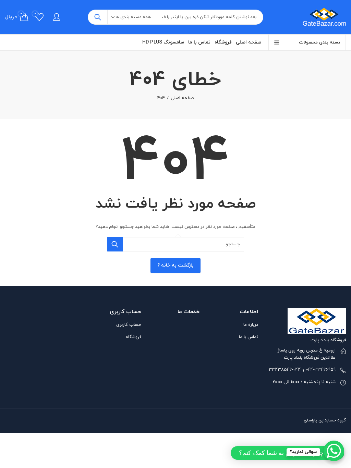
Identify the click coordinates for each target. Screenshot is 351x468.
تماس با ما (248, 337)
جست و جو (98, 17)
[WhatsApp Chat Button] (334, 451)
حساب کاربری (128, 325)
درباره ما (250, 325)
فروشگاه (133, 337)
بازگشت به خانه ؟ (175, 265)
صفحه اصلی (182, 98)
